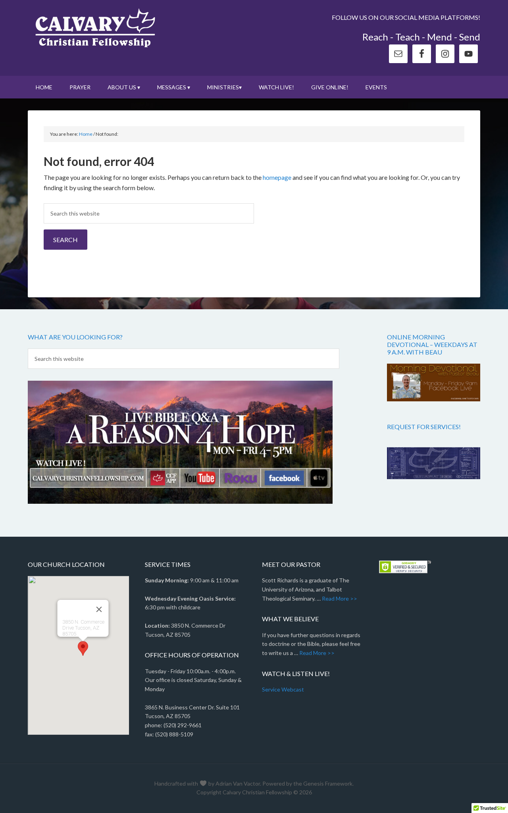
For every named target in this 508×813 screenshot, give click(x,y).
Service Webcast (283, 689)
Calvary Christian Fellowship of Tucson (95, 28)
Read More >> (339, 598)
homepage (277, 177)
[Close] (98, 609)
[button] (83, 648)
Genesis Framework (327, 783)
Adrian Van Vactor (238, 783)
